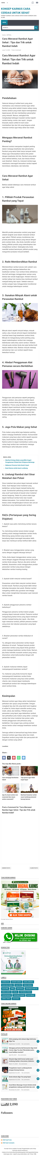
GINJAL (15, 992)
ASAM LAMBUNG (28, 982)
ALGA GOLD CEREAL (7, 985)
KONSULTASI (5, 982)
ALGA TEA (18, 985)
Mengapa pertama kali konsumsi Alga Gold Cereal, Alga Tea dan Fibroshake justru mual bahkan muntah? (23, 1050)
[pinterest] (14, 758)
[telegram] (23, 758)
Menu (4, 22)
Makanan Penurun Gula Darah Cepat (17, 465)
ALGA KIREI (5, 988)
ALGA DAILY (16, 998)
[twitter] (9, 758)
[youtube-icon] (37, 2)
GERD (12, 988)
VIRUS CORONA (28, 985)
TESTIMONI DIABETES (31, 988)
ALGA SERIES (30, 995)
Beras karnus (6, 992)
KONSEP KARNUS (16, 982)
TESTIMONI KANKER (19, 995)
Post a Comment (16, 50)
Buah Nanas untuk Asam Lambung (16, 468)
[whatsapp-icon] (32, 2)
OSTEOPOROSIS (6, 995)
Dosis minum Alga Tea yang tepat (20, 1077)
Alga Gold (20, 988)
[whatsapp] (19, 758)
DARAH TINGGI (6, 998)
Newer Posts (6, 868)
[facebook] (4, 758)
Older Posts (34, 868)
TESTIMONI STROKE (25, 992)
